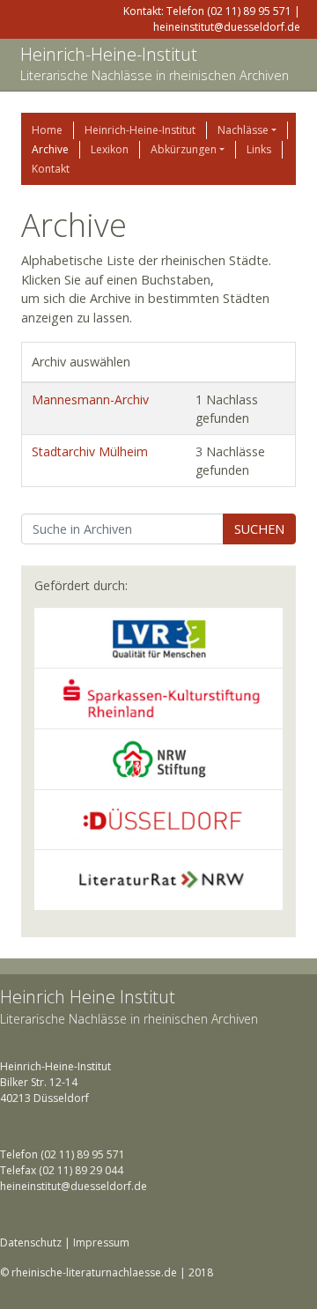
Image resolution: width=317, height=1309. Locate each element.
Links (259, 149)
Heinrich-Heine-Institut (108, 54)
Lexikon (110, 149)
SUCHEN (259, 529)
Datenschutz (31, 1242)
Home (47, 129)
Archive (50, 149)
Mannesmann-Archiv (90, 399)
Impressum (101, 1242)
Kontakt (51, 168)
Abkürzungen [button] (184, 149)
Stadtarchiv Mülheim (90, 451)
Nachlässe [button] (243, 129)
